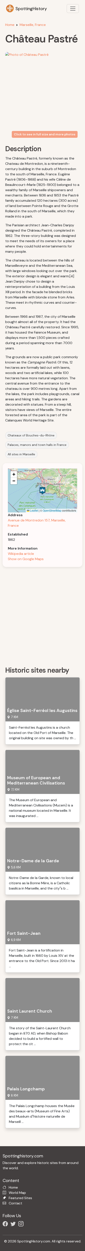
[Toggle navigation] (73, 8)
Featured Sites (20, 1198)
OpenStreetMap (52, 510)
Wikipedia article (21, 553)
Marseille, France (33, 24)
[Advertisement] (42, 615)
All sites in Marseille (21, 454)
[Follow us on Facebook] (6, 1224)
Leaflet (33, 510)
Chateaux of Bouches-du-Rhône (31, 435)
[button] (42, 491)
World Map (17, 1192)
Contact (15, 1203)
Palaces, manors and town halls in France (37, 445)
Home (9, 24)
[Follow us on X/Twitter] (13, 1224)
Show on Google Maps (26, 559)
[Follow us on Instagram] (21, 1224)
